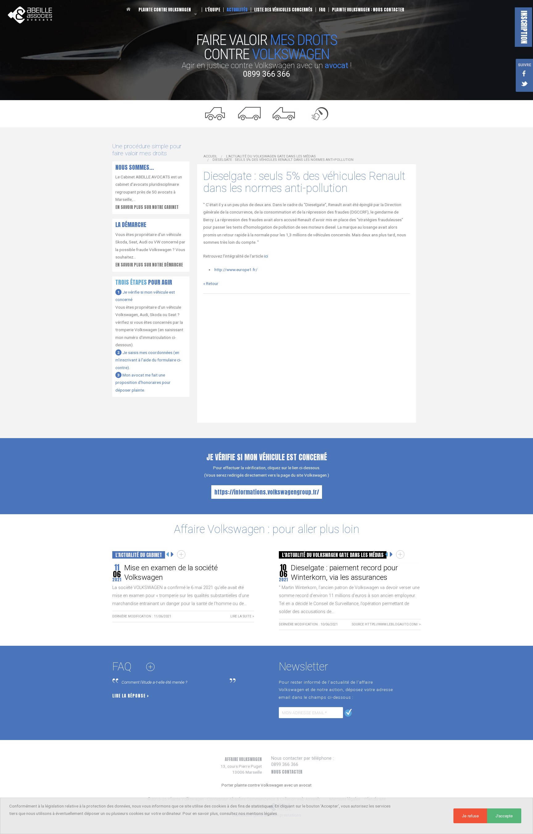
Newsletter (303, 666)
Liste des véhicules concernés (283, 9)
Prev (167, 554)
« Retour (210, 283)
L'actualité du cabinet (138, 555)
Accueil (129, 9)
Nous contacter (286, 772)
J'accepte (504, 816)
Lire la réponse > (130, 696)
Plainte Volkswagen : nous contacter (368, 9)
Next (172, 554)
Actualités (237, 9)
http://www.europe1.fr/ (236, 269)
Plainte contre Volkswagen (164, 9)
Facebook (524, 73)
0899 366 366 (266, 74)
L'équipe (212, 9)
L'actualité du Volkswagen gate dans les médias (271, 156)
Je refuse (470, 816)
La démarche (130, 224)
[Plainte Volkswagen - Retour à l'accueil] (30, 14)
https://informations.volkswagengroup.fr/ (266, 492)
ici (266, 256)
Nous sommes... (134, 167)
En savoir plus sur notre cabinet (147, 207)
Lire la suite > (242, 616)
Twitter (524, 83)
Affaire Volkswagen (243, 759)
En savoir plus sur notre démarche (149, 265)
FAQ (322, 9)
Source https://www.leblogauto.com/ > (386, 624)
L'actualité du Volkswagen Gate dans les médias (332, 555)
